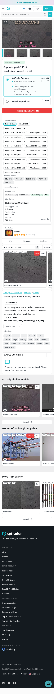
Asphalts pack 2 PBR (10, 414)
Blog (4, 552)
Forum (5, 639)
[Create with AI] (24, 8)
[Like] (10, 116)
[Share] (43, 116)
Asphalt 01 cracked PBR (12, 285)
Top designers (8, 630)
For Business (7, 571)
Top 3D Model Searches (11, 616)
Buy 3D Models (8, 566)
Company (5, 547)
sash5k (17, 231)
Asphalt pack (7, 512)
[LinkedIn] (4, 683)
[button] (45, 14)
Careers (5, 557)
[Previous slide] (5, 34)
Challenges (6, 634)
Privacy (24, 674)
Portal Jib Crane (48, 464)
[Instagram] (15, 683)
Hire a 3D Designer (9, 580)
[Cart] (30, 8)
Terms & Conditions (10, 674)
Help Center (7, 561)
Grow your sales (9, 603)
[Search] (50, 14)
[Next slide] (48, 34)
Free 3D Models (8, 584)
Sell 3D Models (8, 598)
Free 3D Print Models (10, 589)
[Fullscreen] (5, 22)
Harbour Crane (8, 464)
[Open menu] (3, 8)
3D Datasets (7, 575)
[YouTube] (9, 683)
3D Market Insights (9, 607)
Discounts (6, 593)
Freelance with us (9, 612)
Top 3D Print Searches (11, 621)
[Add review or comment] (49, 355)
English (33, 674)
